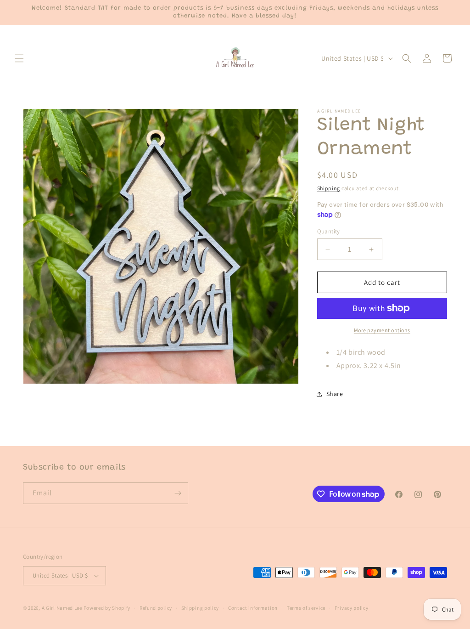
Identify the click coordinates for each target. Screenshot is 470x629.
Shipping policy (200, 608)
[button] (19, 58)
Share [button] (334, 394)
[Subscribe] (178, 493)
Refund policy (156, 608)
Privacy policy (352, 608)
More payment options (382, 330)
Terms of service (306, 608)
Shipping (329, 188)
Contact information (253, 608)
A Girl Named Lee (62, 608)
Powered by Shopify (107, 608)
